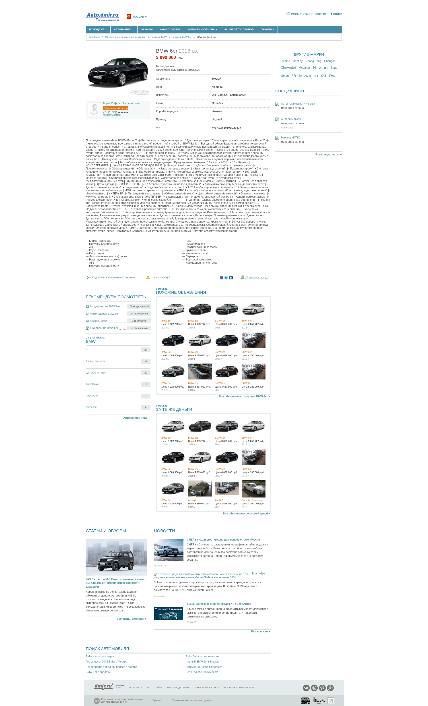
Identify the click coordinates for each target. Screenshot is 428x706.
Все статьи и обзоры (130, 618)
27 (145, 361)
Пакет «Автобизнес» (207, 687)
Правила (157, 700)
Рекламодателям (178, 687)
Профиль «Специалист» (239, 687)
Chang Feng (313, 61)
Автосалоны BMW (135, 417)
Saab (334, 67)
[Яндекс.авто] (319, 700)
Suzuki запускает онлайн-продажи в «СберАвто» (219, 603)
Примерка (267, 29)
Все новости (259, 631)
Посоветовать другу (257, 277)
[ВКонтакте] (231, 277)
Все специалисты (327, 154)
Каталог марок (170, 29)
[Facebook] (221, 277)
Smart (285, 75)
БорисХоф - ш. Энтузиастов (121, 103)
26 (145, 373)
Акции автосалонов (239, 29)
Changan (329, 61)
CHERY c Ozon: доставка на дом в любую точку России (223, 539)
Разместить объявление (309, 14)
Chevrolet (288, 68)
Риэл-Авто (92, 395)
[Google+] (330, 690)
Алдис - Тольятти (95, 361)
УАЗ (323, 75)
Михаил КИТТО (290, 137)
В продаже (98, 29)
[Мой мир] (314, 690)
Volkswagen (305, 75)
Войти (337, 14)
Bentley (298, 61)
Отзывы (147, 29)
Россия (138, 17)
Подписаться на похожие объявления (113, 277)
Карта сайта (155, 687)
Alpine (286, 61)
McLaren (304, 67)
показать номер (112, 115)
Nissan (320, 67)
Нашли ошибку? (161, 277)
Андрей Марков (291, 119)
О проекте (135, 687)
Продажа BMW (159, 37)
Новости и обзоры (202, 29)
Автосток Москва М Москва (298, 103)
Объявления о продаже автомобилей (125, 37)
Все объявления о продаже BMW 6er (243, 396)
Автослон (91, 407)
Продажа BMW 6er (181, 37)
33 (145, 350)
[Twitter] (226, 277)
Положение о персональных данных (192, 700)
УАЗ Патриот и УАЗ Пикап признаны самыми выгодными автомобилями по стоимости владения (115, 583)
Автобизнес (124, 29)
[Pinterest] (322, 690)
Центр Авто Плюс (96, 372)
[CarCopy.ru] (306, 700)
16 (145, 384)
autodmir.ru (94, 37)
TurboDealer (92, 384)
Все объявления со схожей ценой (245, 513)
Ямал (332, 75)
